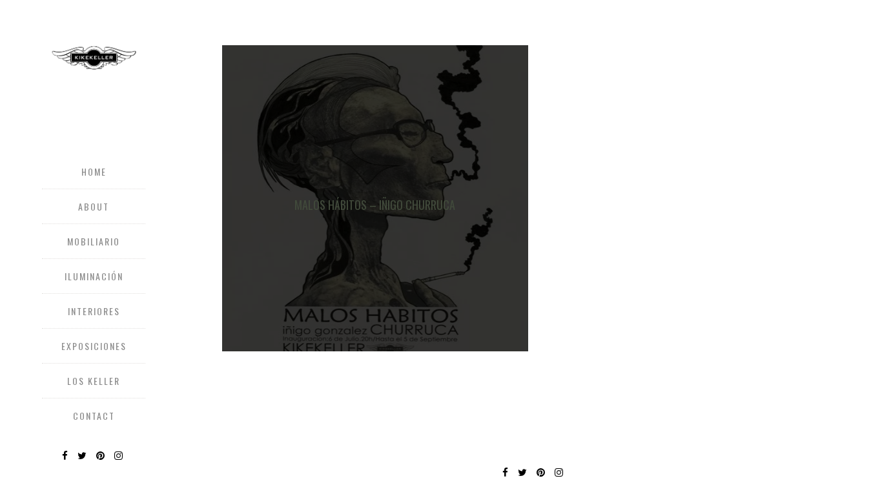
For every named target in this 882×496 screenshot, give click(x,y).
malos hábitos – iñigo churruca (374, 204)
